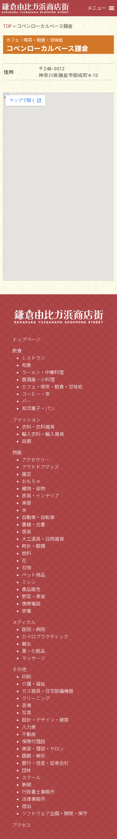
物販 (17, 453)
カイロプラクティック (45, 637)
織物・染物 (33, 489)
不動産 (29, 734)
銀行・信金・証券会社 (45, 763)
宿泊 (26, 806)
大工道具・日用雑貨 (43, 539)
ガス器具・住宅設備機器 (47, 691)
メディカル (24, 622)
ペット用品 (33, 575)
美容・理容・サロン (43, 749)
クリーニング (36, 698)
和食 (26, 365)
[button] (96, 8)
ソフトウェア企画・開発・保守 (54, 813)
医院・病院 (33, 629)
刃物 (26, 568)
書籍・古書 (33, 525)
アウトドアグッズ (40, 467)
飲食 (17, 351)
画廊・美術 (33, 756)
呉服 (26, 441)
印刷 (26, 677)
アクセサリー (36, 460)
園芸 (26, 474)
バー (26, 401)
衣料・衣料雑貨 (38, 427)
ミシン (29, 582)
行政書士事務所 (38, 792)
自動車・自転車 (38, 517)
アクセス (21, 825)
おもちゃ (31, 481)
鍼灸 (26, 644)
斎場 (26, 705)
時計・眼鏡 (33, 546)
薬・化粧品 (33, 651)
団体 (26, 770)
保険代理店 (33, 741)
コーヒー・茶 (36, 394)
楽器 (26, 503)
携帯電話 (31, 604)
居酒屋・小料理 (38, 380)
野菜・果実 (33, 597)
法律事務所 (33, 799)
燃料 (26, 553)
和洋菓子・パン (38, 408)
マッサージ (33, 658)
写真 (26, 713)
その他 (19, 669)
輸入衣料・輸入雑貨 (43, 434)
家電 (26, 611)
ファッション (26, 420)
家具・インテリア (40, 496)
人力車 (29, 727)
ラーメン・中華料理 (43, 372)
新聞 (26, 785)
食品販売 (31, 589)
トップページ (26, 339)
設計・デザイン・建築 (45, 720)
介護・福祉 (33, 684)
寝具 (26, 532)
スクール (31, 777)
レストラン (33, 358)
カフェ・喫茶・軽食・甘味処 (52, 387)
